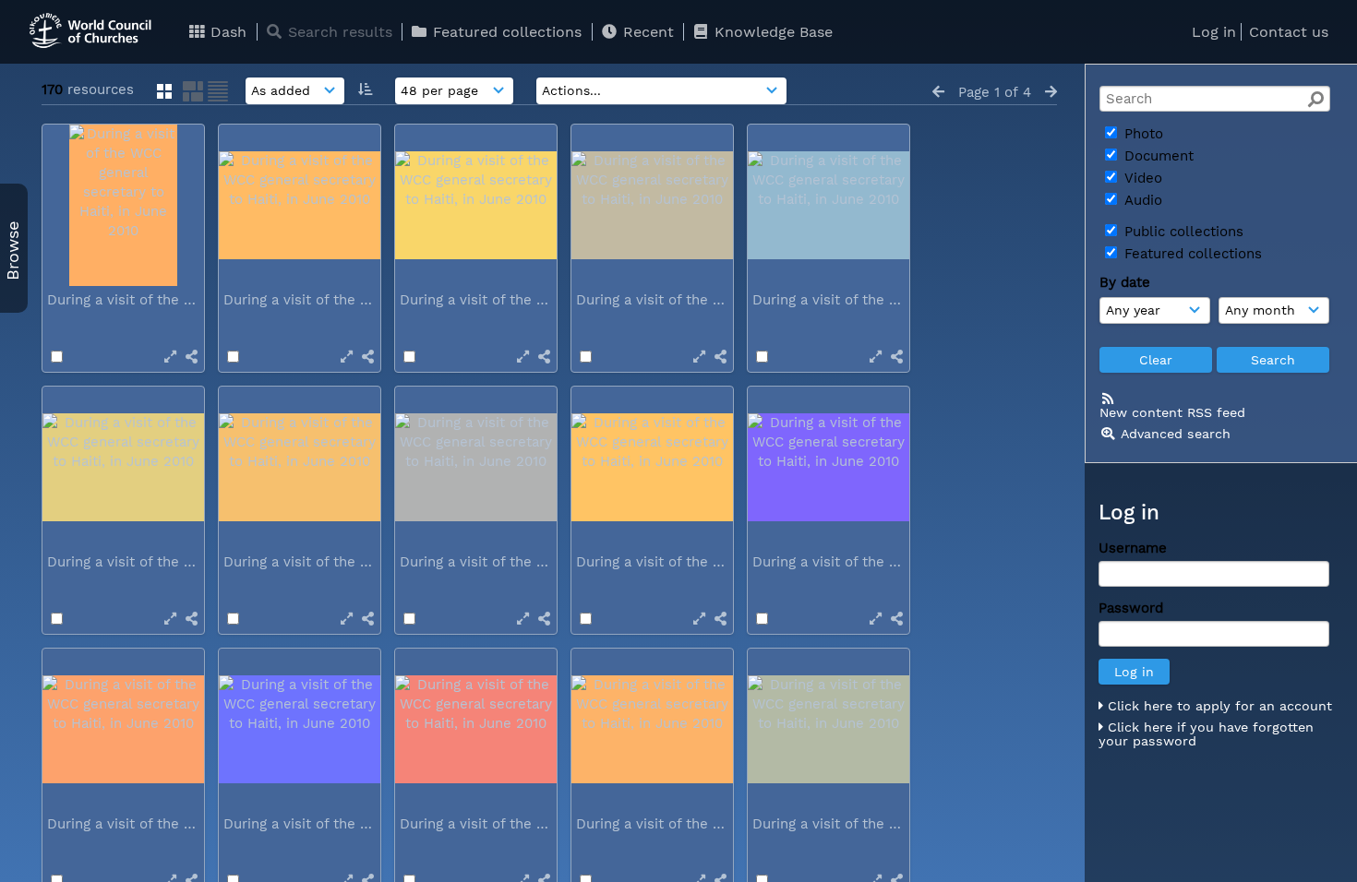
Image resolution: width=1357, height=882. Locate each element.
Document (1157, 156)
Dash (226, 32)
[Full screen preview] (170, 357)
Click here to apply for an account (1217, 705)
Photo (1141, 133)
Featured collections (505, 32)
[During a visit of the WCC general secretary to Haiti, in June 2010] (123, 205)
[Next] (1051, 92)
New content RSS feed (1172, 412)
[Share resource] (192, 357)
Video (1141, 178)
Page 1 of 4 (994, 92)
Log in (1214, 32)
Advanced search (1176, 433)
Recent (646, 32)
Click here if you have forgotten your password (1206, 734)
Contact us (1288, 32)
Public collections (1181, 231)
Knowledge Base (771, 32)
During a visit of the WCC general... (166, 300)
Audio (1141, 200)
